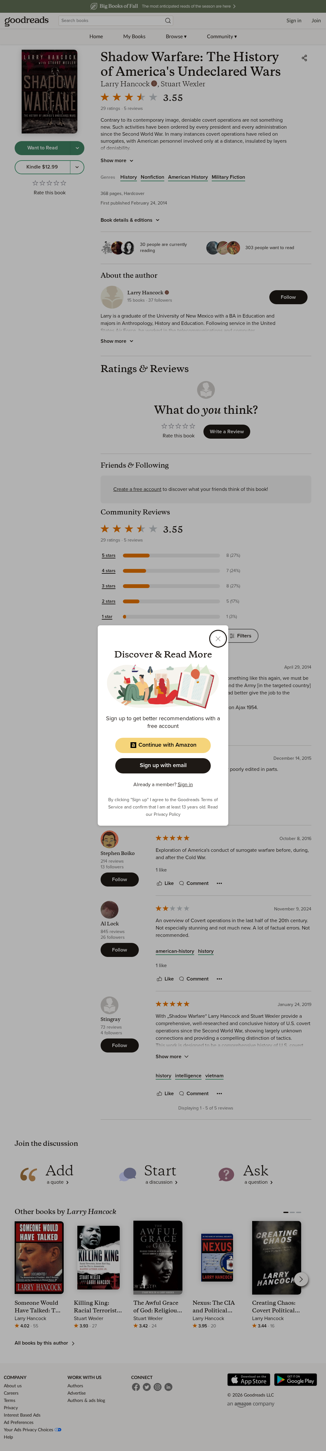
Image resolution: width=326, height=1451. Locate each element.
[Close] (218, 639)
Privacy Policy (167, 814)
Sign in (185, 784)
